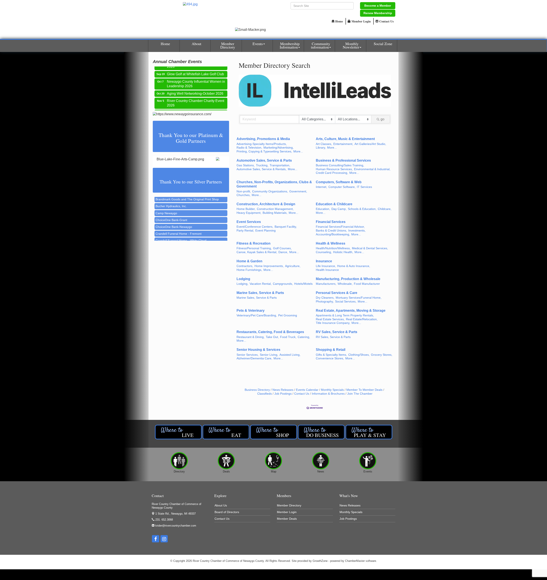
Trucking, (262, 165)
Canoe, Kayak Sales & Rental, (257, 252)
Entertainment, (343, 144)
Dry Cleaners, (325, 297)
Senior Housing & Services (258, 349)
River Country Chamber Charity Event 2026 (195, 96)
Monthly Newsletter (351, 45)
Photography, (325, 301)
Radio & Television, (249, 147)
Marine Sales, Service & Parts (260, 293)
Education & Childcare (334, 204)
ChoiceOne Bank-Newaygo (174, 218)
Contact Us (301, 393)
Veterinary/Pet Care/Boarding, (257, 315)
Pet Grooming (287, 315)
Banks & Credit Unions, (331, 230)
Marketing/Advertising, (278, 147)
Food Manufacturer (367, 283)
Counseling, (324, 252)
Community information (320, 45)
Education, (323, 209)
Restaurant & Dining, (251, 337)
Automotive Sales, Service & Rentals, (262, 169)
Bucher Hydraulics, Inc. (171, 197)
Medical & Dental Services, (370, 248)
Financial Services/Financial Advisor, (340, 226)
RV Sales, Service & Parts (336, 332)
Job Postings (283, 393)
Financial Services (331, 222)
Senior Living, (269, 354)
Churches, (243, 195)
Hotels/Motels (303, 283)
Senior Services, (248, 354)
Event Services (249, 222)
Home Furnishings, (249, 270)
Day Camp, (339, 209)
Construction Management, (275, 209)
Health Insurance (327, 270)
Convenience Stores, (330, 358)
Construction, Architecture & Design (266, 204)
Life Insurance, (326, 266)
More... (298, 151)
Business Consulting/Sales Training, (340, 165)
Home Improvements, (269, 266)
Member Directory (227, 45)
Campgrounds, (283, 283)
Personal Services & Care (336, 293)
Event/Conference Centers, (255, 226)
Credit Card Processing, (332, 172)
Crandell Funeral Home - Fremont (178, 225)
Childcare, (384, 209)
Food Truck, (288, 337)
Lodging (243, 279)
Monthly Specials (332, 389)
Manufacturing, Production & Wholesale (348, 279)
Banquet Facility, (286, 226)
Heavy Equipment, (249, 212)
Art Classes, (324, 144)
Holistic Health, (343, 252)
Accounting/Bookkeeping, (333, 234)
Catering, (304, 337)
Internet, (321, 187)
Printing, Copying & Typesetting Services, (264, 151)
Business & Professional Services (343, 160)
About (196, 43)
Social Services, (345, 301)
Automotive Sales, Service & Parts (264, 160)
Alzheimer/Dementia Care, (254, 358)
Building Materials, (275, 212)
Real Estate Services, (330, 319)
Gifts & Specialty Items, (331, 354)
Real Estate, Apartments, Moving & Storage (350, 310)
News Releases (282, 389)
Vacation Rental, (261, 283)
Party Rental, (245, 230)
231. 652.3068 (163, 519)
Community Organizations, (270, 191)
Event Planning (265, 230)
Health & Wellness (330, 243)
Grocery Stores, (381, 354)
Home (165, 43)
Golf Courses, (282, 248)
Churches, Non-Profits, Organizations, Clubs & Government (274, 184)
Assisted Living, (289, 354)
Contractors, (245, 266)
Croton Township (167, 239)
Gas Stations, (246, 165)
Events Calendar (307, 389)
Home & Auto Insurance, (353, 266)
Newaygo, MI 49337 (175, 513)
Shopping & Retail (330, 349)
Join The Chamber (359, 393)
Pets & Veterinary (251, 310)
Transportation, (280, 165)
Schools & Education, (362, 209)
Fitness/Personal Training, (254, 248)
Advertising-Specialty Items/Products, (262, 144)
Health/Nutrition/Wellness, (333, 248)
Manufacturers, (326, 283)
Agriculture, (292, 266)
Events (258, 43)
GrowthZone (320, 560)
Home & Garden (249, 261)
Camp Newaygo (166, 205)
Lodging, (242, 283)
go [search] (382, 119)
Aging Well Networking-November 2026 (193, 108)
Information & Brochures (328, 393)
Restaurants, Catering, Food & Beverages (270, 332)
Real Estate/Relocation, (362, 319)
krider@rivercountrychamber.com (175, 525)
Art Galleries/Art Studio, (370, 144)
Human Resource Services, (334, 169)
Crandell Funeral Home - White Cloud (181, 232)
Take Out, (272, 337)
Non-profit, (244, 191)
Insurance (324, 261)
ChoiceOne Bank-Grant (171, 211)
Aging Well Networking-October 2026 (195, 86)
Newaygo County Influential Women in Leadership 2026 (196, 77)
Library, (321, 147)
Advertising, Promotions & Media (263, 139)
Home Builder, (246, 209)
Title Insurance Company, (333, 323)
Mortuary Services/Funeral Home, (358, 297)
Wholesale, (345, 283)
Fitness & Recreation (254, 243)
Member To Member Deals (364, 389)
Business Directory (257, 389)
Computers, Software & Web (339, 182)
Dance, (283, 252)
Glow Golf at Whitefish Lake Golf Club (195, 67)
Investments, (357, 230)
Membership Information (290, 45)
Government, (298, 191)
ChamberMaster (355, 560)
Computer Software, (342, 187)
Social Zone (383, 43)
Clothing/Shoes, (359, 354)
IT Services (364, 187)
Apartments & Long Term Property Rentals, (345, 315)
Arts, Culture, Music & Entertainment (345, 139)
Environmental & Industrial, (372, 169)
